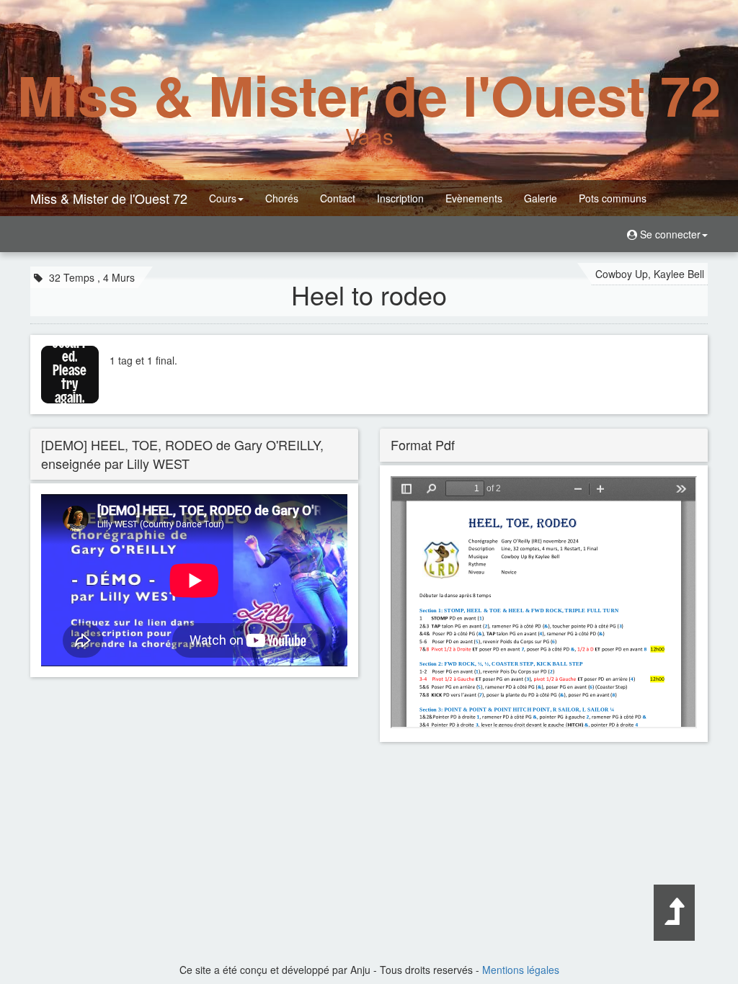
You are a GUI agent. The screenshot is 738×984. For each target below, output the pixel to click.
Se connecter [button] (669, 234)
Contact (337, 198)
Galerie (540, 198)
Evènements (473, 198)
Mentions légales (520, 969)
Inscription (400, 198)
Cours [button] (222, 198)
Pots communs (612, 198)
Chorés (281, 198)
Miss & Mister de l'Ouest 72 (108, 198)
